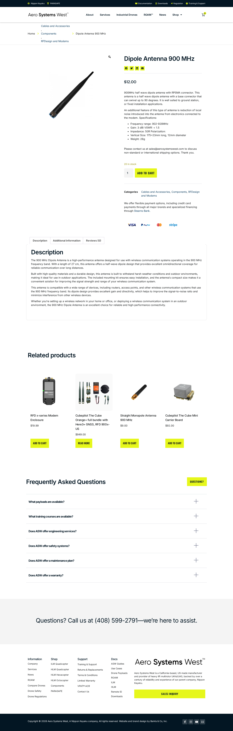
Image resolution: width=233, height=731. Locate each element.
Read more (84, 443)
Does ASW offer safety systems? (49, 546)
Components (48, 33)
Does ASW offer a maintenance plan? (51, 560)
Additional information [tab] (67, 240)
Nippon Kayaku (79, 721)
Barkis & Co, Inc (158, 721)
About (90, 14)
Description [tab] (40, 240)
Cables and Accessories (55, 26)
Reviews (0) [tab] (93, 240)
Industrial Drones (126, 14)
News (162, 14)
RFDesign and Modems (55, 41)
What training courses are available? (51, 516)
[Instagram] (190, 721)
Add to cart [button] (39, 443)
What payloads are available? (46, 501)
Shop (175, 14)
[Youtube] (196, 721)
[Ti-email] (202, 721)
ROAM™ (148, 14)
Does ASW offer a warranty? (46, 575)
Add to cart (146, 173)
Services (105, 14)
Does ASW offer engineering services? (52, 531)
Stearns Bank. (142, 210)
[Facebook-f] (185, 721)
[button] (126, 68)
